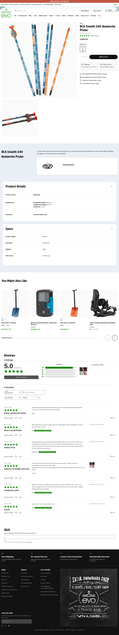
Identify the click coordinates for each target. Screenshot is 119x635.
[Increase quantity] (86, 57)
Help (3, 570)
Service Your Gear (36, 4)
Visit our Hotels (13, 4)
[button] (59, 368)
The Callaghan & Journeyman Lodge (47, 587)
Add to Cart (103, 57)
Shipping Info (5, 576)
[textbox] (59, 537)
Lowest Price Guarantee (9, 589)
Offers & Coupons (7, 586)
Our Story (24, 573)
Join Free (104, 73)
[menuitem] (15, 16)
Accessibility (80, 629)
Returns (3, 579)
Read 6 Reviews (94, 35)
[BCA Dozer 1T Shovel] (15, 303)
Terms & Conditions (70, 629)
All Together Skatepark (48, 591)
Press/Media (25, 579)
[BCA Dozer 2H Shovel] (74, 303)
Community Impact (27, 576)
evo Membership (26, 583)
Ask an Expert (85, 10)
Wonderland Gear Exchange (49, 595)
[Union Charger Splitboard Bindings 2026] (104, 303)
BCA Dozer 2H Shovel (67, 323)
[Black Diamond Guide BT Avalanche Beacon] (45, 303)
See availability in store (106, 66)
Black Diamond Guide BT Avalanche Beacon (44, 323)
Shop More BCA (68, 164)
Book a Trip (4, 4)
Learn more (29, 542)
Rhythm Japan (45, 583)
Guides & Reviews (7, 596)
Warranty (4, 583)
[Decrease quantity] (81, 57)
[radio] (83, 49)
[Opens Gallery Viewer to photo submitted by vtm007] (83, 371)
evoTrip (43, 579)
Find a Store (97, 10)
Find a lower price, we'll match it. (69, 559)
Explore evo (58, 4)
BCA (81, 23)
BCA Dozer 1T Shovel (8, 323)
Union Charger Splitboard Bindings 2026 (102, 323)
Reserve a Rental (25, 4)
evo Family (45, 570)
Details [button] (104, 77)
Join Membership (48, 4)
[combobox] (37, 11)
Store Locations (46, 573)
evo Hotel (44, 576)
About (24, 570)
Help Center (5, 593)
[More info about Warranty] (49, 256)
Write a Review (21, 377)
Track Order (5, 573)
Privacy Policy (60, 629)
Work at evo (25, 586)
